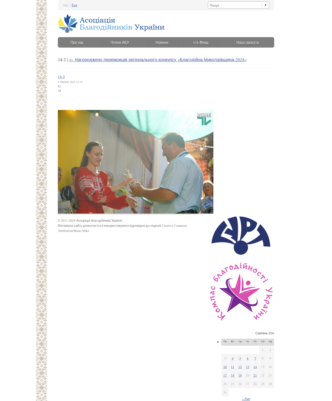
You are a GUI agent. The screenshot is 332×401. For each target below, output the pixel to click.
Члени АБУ (120, 42)
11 (232, 367)
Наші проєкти (247, 42)
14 (255, 367)
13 (247, 367)
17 (225, 375)
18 (232, 375)
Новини (162, 42)
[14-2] (135, 212)
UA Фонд (200, 42)
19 (240, 375)
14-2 (61, 76)
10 (225, 367)
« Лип (246, 399)
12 (240, 367)
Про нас (77, 42)
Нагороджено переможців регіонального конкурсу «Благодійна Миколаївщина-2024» (157, 59)
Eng (74, 5)
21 (255, 375)
